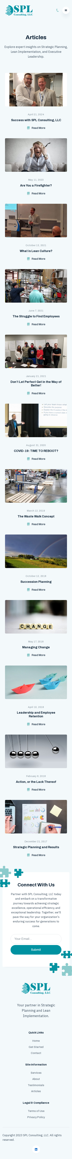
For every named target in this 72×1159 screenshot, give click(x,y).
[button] (65, 10)
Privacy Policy (36, 1117)
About (36, 1079)
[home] (18, 10)
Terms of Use (36, 1111)
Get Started (36, 1047)
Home (36, 1040)
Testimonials (36, 1085)
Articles (36, 1091)
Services (36, 1072)
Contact (36, 1053)
